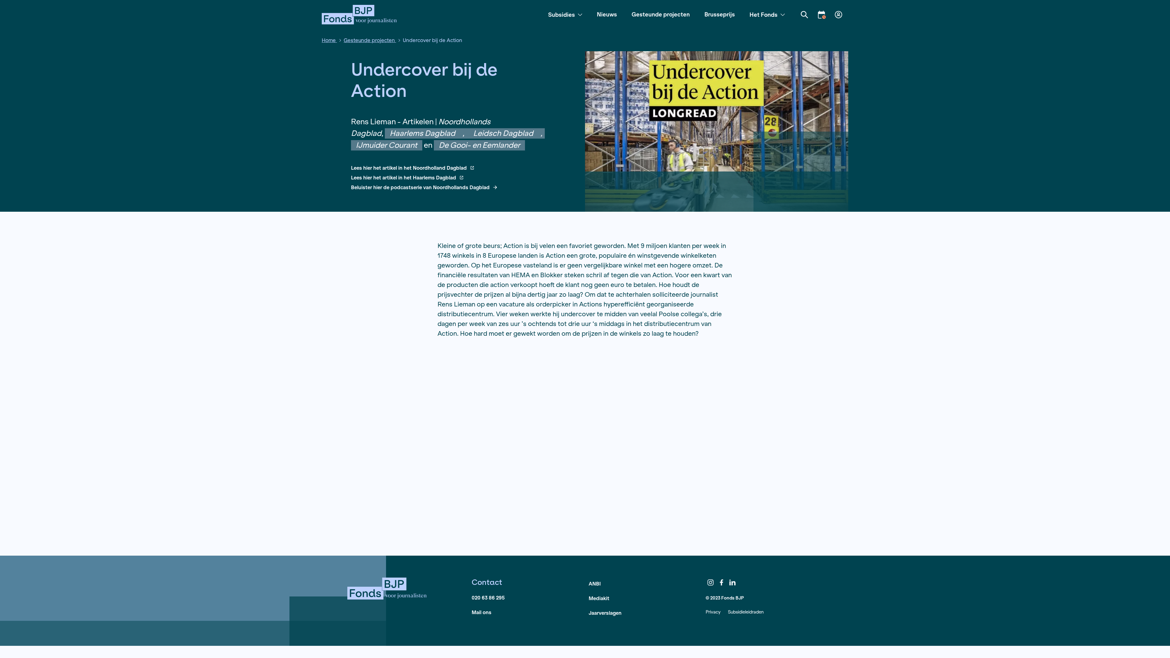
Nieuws (607, 14)
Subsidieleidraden (746, 612)
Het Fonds (764, 14)
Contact (487, 582)
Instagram (710, 582)
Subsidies (561, 14)
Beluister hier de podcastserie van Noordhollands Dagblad (420, 187)
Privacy (713, 612)
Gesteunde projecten (661, 14)
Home (329, 40)
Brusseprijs (719, 14)
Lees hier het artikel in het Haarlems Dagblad (403, 177)
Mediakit (599, 598)
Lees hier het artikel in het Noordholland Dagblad (409, 167)
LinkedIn (732, 582)
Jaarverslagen (605, 613)
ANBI (595, 583)
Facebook (721, 582)
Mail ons (481, 612)
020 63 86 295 (488, 597)
